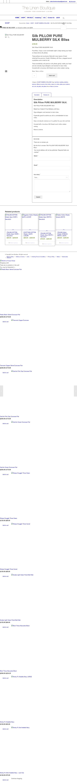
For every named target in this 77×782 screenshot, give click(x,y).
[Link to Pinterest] (8, 1)
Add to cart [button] (5, 321)
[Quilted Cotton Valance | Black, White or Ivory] (75, 391)
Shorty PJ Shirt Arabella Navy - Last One (12, 773)
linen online (48, 84)
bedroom (34, 84)
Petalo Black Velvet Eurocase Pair (10, 315)
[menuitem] (71, 1)
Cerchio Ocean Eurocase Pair (8, 467)
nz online (57, 84)
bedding (61, 82)
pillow (61, 84)
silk (35, 86)
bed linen (57, 82)
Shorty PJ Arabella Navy (7, 722)
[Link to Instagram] (11, 1)
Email (36, 165)
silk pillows (44, 86)
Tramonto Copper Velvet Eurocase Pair (11, 365)
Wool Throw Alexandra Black (8, 671)
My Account (72, 1)
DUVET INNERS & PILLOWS (44, 82)
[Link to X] (5, 1)
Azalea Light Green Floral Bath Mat (10, 620)
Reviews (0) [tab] (46, 95)
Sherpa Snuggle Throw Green (8, 518)
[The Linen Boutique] (38, 9)
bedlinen (66, 82)
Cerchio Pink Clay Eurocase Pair (9, 416)
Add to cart (52, 75)
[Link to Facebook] (2, 1)
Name (36, 156)
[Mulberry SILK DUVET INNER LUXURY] (1, 391)
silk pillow (38, 86)
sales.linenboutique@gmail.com (58, 1)
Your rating (37, 174)
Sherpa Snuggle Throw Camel (8, 569)
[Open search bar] (63, 18)
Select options (14, 243)
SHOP (7, 23)
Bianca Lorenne (41, 84)
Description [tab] (37, 95)
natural (52, 84)
